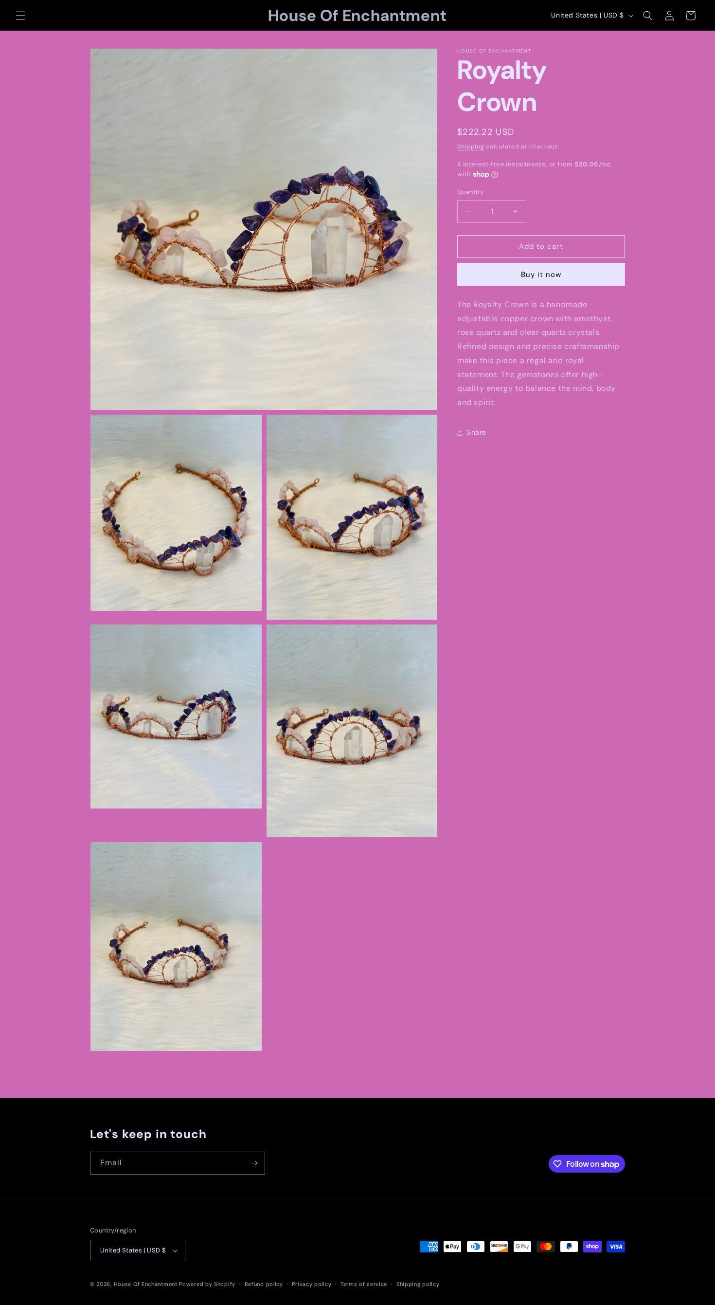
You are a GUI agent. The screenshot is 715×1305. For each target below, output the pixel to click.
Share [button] (476, 432)
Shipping (470, 146)
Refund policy (264, 1284)
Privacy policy (311, 1284)
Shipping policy (418, 1284)
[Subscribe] (254, 1163)
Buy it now (541, 274)
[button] (20, 15)
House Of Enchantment (146, 1284)
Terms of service (363, 1284)
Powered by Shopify (207, 1284)
